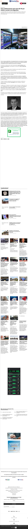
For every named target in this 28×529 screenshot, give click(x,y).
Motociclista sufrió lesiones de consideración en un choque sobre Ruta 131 (13, 245)
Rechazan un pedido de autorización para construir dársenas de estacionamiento (7, 415)
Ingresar (14, 494)
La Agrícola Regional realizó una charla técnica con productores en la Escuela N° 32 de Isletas (13, 323)
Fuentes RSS (14, 493)
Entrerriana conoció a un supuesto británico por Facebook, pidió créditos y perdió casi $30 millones (23, 303)
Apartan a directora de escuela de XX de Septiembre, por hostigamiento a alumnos (14, 284)
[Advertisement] (14, 20)
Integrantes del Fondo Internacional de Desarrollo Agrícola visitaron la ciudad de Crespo (4, 284)
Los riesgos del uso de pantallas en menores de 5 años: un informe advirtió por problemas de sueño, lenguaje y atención (5, 343)
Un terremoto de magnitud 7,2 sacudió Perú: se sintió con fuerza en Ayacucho (14, 200)
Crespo (15, 326)
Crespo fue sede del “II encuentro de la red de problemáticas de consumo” (14, 263)
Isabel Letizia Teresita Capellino (6, 412)
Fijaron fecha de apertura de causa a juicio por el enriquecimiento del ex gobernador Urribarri (22, 245)
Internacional (3, 7)
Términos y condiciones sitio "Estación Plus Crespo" (14, 490)
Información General (3, 326)
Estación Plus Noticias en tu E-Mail (14, 497)
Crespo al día (11, 345)
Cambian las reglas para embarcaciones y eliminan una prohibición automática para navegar (4, 323)
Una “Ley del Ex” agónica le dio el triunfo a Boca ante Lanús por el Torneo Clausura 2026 (22, 264)
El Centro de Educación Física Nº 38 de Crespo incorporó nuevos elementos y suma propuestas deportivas (5, 264)
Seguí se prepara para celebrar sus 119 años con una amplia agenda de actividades (23, 342)
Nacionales (11, 306)
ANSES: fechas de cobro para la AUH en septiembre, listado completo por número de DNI (14, 303)
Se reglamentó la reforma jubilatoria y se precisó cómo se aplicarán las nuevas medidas (4, 303)
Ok (15, 527)
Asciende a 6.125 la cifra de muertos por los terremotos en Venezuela (14, 231)
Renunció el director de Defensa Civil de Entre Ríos (22, 321)
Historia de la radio (14, 489)
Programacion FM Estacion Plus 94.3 (14, 491)
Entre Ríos (2, 306)
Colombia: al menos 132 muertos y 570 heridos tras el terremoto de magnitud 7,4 (15, 223)
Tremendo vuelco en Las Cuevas (4, 244)
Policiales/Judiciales (21, 249)
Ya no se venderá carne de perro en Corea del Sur (14, 207)
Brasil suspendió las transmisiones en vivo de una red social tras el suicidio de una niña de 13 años (15, 216)
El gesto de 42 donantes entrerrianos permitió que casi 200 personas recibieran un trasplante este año (23, 284)
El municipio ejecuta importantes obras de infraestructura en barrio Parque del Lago (14, 342)
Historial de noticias (14, 492)
